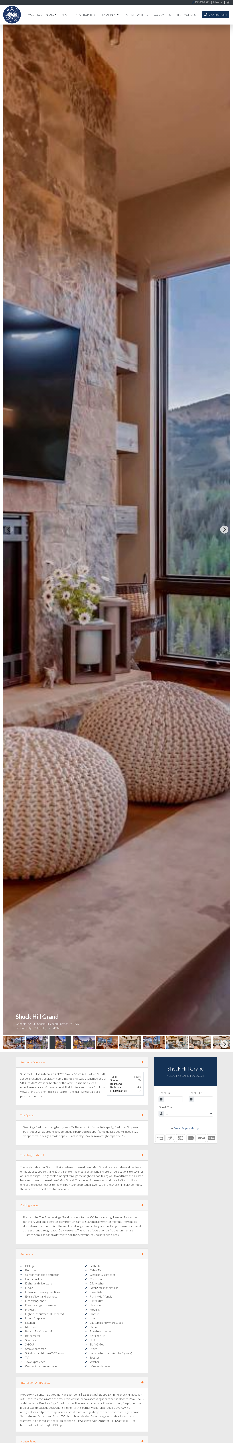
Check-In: (165, 1093)
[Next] (224, 530)
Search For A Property (78, 14)
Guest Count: (167, 1107)
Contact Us (162, 14)
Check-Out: (196, 1093)
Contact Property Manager (187, 1128)
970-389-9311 (218, 14)
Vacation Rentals (41, 14)
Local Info (108, 14)
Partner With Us (136, 14)
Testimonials (186, 14)
